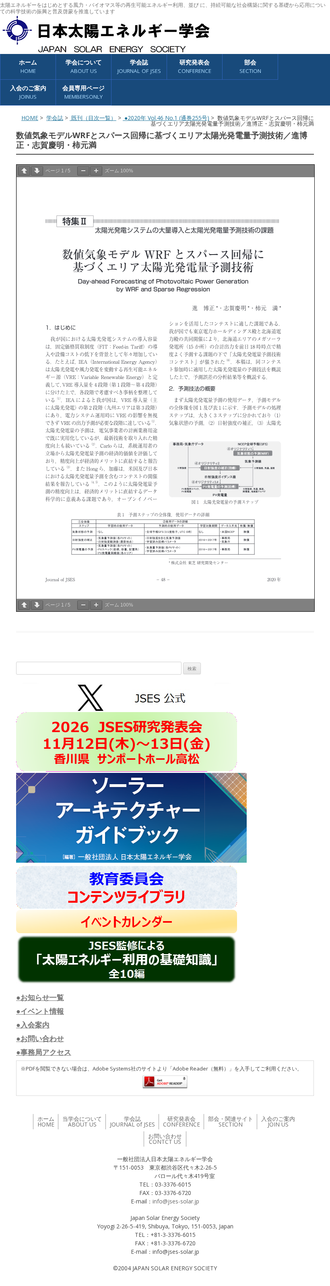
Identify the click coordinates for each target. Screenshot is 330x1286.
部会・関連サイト (230, 1121)
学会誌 (54, 118)
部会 (250, 66)
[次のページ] (37, 171)
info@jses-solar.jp (176, 1201)
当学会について (82, 1121)
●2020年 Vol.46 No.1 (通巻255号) (166, 118)
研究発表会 (194, 66)
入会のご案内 (28, 92)
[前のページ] (24, 171)
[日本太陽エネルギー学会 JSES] (106, 34)
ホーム (28, 66)
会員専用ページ (83, 92)
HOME (29, 118)
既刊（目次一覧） (93, 118)
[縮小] (83, 171)
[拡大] (96, 171)
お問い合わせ (165, 1138)
